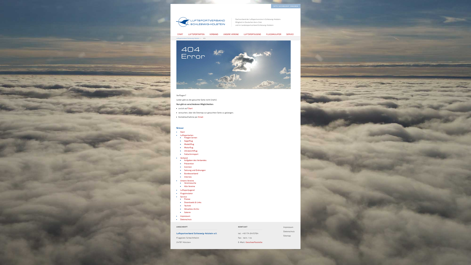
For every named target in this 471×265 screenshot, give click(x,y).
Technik (187, 205)
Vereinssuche (190, 183)
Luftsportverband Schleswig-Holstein (187, 38)
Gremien (188, 167)
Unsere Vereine (231, 34)
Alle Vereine (189, 186)
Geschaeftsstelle (254, 242)
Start (180, 34)
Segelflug (188, 141)
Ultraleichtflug (190, 151)
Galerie (187, 212)
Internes (188, 177)
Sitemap (287, 235)
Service (290, 34)
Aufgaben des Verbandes (195, 160)
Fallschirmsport (191, 154)
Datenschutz (186, 219)
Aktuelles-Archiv (191, 209)
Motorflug (188, 147)
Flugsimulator (273, 34)
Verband (213, 34)
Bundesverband (191, 173)
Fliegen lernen (190, 137)
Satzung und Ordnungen (195, 170)
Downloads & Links (192, 202)
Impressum (185, 216)
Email (200, 117)
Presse (187, 199)
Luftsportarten (196, 34)
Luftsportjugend (252, 34)
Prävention (189, 163)
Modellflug (189, 144)
